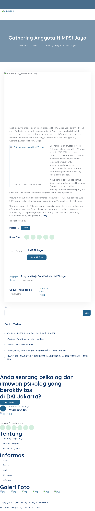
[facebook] (26, 237)
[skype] (51, 237)
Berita (36, 45)
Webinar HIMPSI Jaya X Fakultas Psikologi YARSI (31, 333)
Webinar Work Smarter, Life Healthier (25, 339)
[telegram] (38, 263)
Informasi (7, 480)
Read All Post (36, 257)
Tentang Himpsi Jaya (13, 438)
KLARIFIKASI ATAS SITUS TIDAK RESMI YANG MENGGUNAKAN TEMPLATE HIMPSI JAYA (47, 357)
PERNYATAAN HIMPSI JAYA (20, 344)
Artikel (6, 470)
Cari (6, 307)
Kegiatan (7, 475)
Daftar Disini (9, 402)
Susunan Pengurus (12, 443)
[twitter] (33, 237)
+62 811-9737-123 (17, 410)
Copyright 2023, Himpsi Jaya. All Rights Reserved (24, 502)
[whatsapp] (34, 263)
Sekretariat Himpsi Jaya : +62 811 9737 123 (20, 507)
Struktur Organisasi (12, 448)
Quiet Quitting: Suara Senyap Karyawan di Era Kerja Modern (36, 350)
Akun (5, 460)
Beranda (23, 45)
